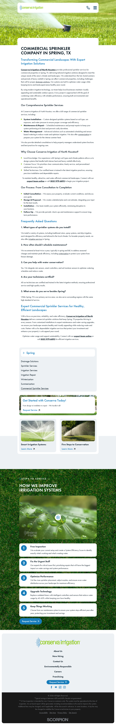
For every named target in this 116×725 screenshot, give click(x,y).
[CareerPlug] (60, 687)
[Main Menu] (95, 7)
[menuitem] (58, 361)
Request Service (30, 410)
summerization (83, 134)
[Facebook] (51, 687)
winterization (64, 253)
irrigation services (35, 239)
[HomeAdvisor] (56, 687)
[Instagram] (64, 687)
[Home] (31, 8)
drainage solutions (43, 82)
